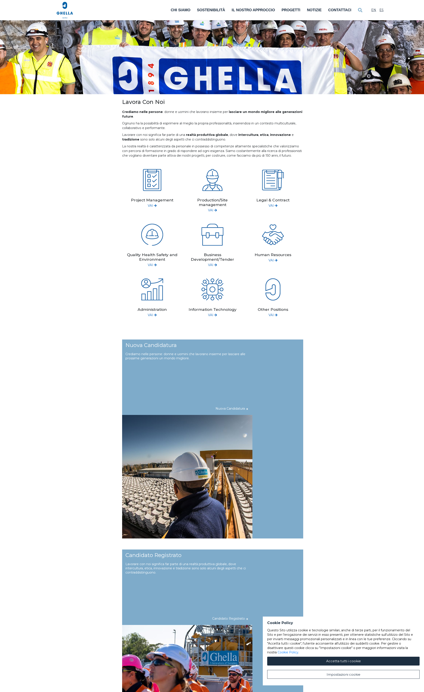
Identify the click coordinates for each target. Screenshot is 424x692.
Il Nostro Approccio (253, 10)
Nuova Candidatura (230, 409)
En (373, 10)
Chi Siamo (180, 10)
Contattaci (339, 10)
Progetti (291, 10)
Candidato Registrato (228, 619)
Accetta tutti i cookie (343, 661)
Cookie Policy (288, 652)
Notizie (314, 10)
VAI (151, 206)
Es (381, 10)
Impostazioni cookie (343, 674)
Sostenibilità (211, 10)
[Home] (65, 10)
